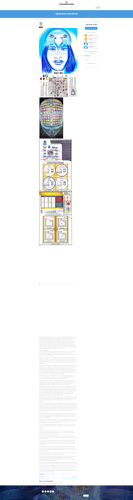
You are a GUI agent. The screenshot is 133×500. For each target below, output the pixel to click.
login (49, 483)
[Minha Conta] (96, 8)
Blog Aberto (47, 474)
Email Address (87, 55)
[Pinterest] (91, 67)
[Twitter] (85, 67)
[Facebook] (88, 67)
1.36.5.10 (50, 341)
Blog (38, 18)
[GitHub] (94, 67)
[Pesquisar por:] (91, 22)
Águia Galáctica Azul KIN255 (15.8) (92, 43)
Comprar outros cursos (91, 28)
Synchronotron (66, 4)
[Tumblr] (97, 67)
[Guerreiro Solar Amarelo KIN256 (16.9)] (86, 35)
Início (35, 18)
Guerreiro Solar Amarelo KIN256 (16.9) (92, 35)
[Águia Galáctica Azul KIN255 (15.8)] (86, 43)
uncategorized (52, 474)
